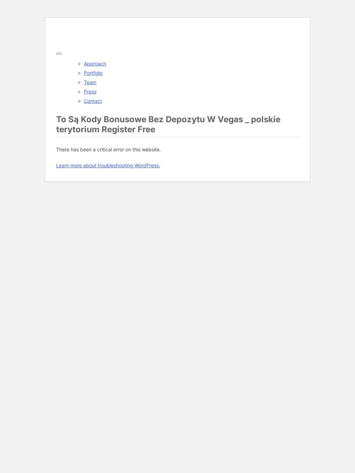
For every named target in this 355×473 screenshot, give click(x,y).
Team (90, 82)
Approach (95, 63)
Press (90, 92)
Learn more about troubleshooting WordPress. (108, 165)
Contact (93, 101)
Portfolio (93, 73)
